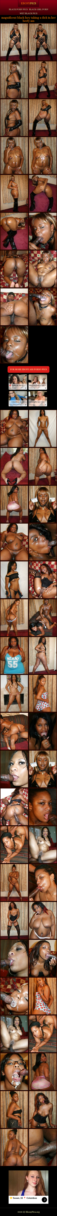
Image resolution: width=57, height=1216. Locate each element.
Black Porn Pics (18, 9)
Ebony (28, 3)
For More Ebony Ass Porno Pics (28, 369)
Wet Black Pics (28, 13)
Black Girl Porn (38, 9)
